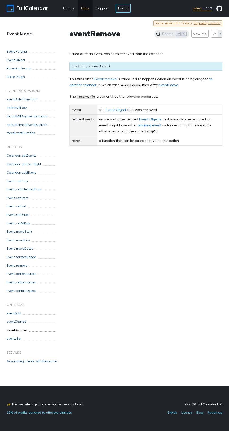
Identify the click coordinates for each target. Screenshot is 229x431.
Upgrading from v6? (207, 23)
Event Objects (150, 119)
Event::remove (105, 79)
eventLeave (168, 85)
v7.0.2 (202, 8)
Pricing (123, 8)
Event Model (20, 33)
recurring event (149, 125)
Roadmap (214, 412)
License (186, 412)
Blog (199, 412)
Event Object (115, 109)
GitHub (172, 412)
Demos (68, 8)
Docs (85, 8)
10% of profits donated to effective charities (39, 412)
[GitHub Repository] (219, 8)
